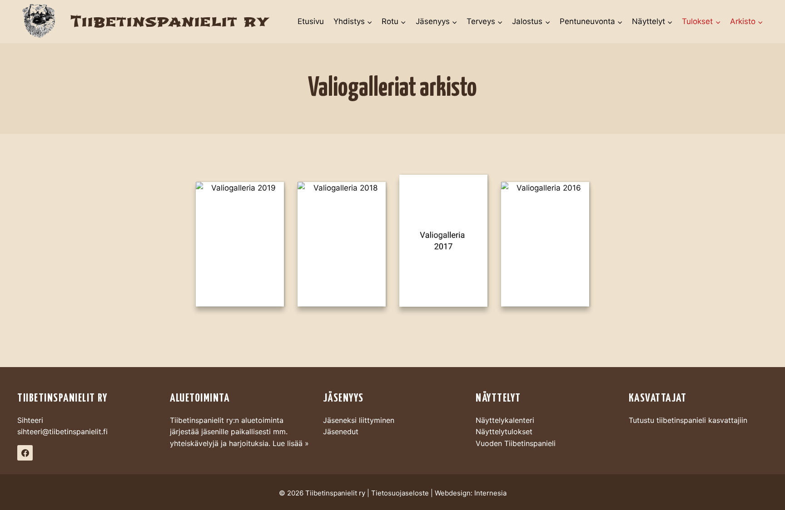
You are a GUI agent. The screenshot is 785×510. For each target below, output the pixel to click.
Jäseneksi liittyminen (358, 420)
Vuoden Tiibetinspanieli (516, 443)
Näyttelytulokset (504, 431)
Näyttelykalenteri (505, 420)
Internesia (490, 493)
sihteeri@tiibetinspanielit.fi (62, 431)
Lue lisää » (291, 443)
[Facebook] (25, 453)
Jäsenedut (340, 431)
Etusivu (311, 21)
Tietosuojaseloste (400, 493)
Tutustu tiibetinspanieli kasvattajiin (688, 420)
